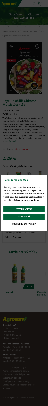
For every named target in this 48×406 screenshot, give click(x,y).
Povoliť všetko (24, 209)
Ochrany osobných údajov (26, 200)
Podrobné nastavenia (24, 224)
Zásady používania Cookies (23, 197)
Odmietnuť (24, 217)
